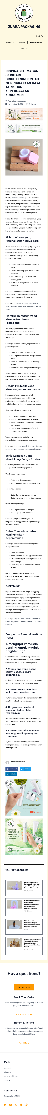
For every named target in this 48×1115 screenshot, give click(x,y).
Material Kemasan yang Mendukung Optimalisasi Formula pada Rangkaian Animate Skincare (32, 904)
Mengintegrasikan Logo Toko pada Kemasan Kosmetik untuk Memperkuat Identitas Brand (32, 943)
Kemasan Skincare (36, 42)
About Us (22, 42)
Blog (22, 48)
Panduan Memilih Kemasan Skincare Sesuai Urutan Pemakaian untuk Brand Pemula (23, 448)
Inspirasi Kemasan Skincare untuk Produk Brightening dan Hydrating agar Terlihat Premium (23, 621)
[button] (11, 769)
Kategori (8, 42)
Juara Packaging (24, 27)
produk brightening (18, 198)
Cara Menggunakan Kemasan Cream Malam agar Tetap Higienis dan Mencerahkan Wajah (32, 885)
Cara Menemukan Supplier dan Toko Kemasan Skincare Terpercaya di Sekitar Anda (23, 306)
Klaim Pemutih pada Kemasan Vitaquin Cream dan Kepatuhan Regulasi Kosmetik (32, 923)
